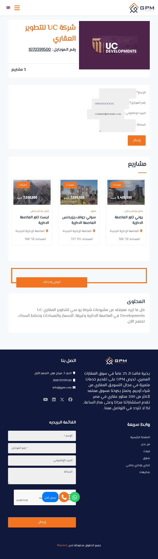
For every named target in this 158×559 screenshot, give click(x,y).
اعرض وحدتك (52, 282)
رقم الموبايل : (137, 103)
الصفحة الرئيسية (140, 437)
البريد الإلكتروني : (135, 113)
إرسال (137, 140)
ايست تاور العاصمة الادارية (34, 220)
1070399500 (40, 50)
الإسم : (141, 93)
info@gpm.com (62, 388)
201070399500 (62, 380)
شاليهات (144, 472)
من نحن (145, 444)
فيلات (146, 451)
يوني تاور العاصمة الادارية (129, 220)
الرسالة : (141, 125)
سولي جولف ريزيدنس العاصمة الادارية (79, 220)
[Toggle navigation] (17, 8)
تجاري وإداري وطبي (138, 465)
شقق (146, 458)
